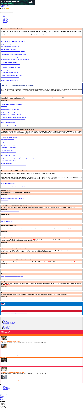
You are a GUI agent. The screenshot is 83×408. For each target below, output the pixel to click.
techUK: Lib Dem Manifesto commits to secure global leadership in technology (13, 51)
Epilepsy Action (3, 140)
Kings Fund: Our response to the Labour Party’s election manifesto (11, 75)
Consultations (5, 321)
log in (3, 14)
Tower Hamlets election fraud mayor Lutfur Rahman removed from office (12, 112)
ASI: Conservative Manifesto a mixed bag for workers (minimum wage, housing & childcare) (15, 59)
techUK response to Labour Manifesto (7, 52)
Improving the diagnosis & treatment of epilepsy (8, 160)
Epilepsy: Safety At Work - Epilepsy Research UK (8, 147)
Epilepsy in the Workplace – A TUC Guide (7, 139)
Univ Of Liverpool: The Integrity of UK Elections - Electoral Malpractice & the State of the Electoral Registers (17, 120)
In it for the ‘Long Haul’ (4, 200)
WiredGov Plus (5, 18)
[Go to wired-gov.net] (3, 6)
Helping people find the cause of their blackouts (8, 155)
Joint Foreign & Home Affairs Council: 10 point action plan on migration (12, 276)
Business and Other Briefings (7, 326)
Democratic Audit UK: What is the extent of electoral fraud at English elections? (13, 119)
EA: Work (2, 142)
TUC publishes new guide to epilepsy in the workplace (9, 137)
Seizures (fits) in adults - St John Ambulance (8, 153)
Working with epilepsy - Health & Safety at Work (8, 152)
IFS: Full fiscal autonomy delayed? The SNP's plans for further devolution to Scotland (14, 313)
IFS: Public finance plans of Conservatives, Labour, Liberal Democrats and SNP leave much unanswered (17, 39)
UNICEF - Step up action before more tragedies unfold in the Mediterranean (12, 277)
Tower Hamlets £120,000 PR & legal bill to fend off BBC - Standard (11, 114)
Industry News (5, 22)
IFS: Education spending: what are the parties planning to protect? (11, 44)
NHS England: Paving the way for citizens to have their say (10, 211)
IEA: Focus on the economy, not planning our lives (9, 65)
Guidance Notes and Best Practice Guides (9, 322)
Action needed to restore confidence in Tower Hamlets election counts (11, 104)
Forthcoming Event (6, 328)
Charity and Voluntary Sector (7, 325)
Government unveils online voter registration (8, 122)
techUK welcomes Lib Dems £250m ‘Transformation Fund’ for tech (11, 46)
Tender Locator (5, 20)
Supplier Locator (5, 21)
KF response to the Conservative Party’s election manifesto (10, 77)
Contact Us (4, 386)
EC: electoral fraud (4, 106)
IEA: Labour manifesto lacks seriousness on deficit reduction (10, 64)
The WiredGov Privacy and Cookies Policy (9, 390)
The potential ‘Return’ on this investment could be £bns (9, 201)
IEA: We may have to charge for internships (8, 183)
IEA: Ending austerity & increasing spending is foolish (9, 62)
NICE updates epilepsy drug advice (6, 163)
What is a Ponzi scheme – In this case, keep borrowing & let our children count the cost (14, 41)
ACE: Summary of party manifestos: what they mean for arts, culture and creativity (13, 57)
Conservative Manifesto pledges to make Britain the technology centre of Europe (13, 54)
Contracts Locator (5, 19)
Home (3, 15)
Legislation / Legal (6, 324)
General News (5, 319)
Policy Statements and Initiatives (8, 320)
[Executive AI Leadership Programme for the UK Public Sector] (17, 4)
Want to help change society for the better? (7, 185)
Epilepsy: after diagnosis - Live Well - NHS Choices (9, 145)
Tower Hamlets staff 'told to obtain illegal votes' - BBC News (10, 109)
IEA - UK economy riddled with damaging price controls (9, 72)
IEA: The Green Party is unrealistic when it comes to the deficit (10, 67)
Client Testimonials (5, 387)
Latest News (4, 17)
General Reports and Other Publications (9, 323)
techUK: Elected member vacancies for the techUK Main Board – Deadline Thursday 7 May (15, 288)
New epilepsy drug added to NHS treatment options (9, 166)
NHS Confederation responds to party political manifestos (9, 80)
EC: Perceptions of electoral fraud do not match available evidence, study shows (13, 117)
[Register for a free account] (4, 5)
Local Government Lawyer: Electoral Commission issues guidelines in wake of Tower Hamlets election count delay (18, 107)
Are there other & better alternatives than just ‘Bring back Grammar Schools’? (13, 186)
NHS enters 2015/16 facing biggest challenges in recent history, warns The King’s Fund (14, 78)
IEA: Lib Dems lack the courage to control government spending (11, 70)
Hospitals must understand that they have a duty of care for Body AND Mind (12, 198)
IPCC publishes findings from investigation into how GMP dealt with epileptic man (13, 165)
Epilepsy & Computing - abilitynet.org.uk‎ (7, 150)
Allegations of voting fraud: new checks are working (9, 125)
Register (4, 16)
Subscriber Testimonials (6, 388)
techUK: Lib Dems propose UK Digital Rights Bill (8, 49)
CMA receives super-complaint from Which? (7, 221)
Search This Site (5, 23)
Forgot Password (5, 389)
